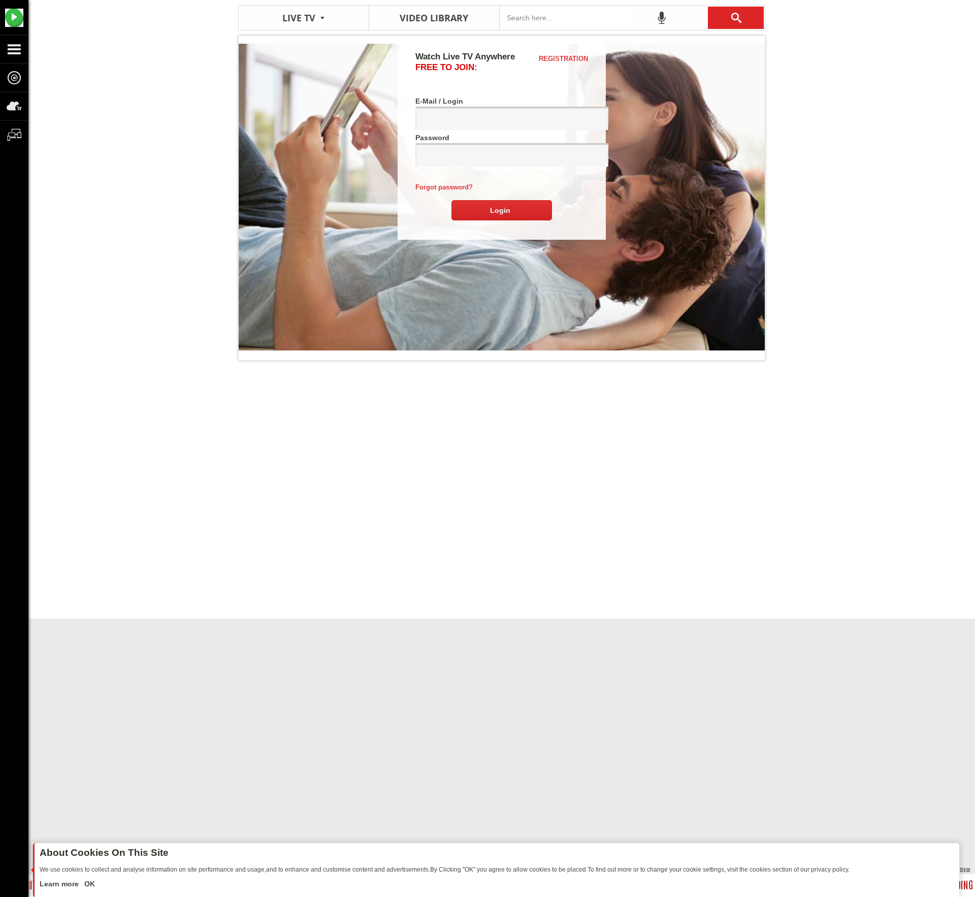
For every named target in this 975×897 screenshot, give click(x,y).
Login (500, 210)
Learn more (60, 884)
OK (88, 884)
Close (965, 869)
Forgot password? (444, 187)
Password (432, 138)
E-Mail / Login (439, 101)
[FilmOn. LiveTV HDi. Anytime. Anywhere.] (14, 17)
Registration (563, 58)
